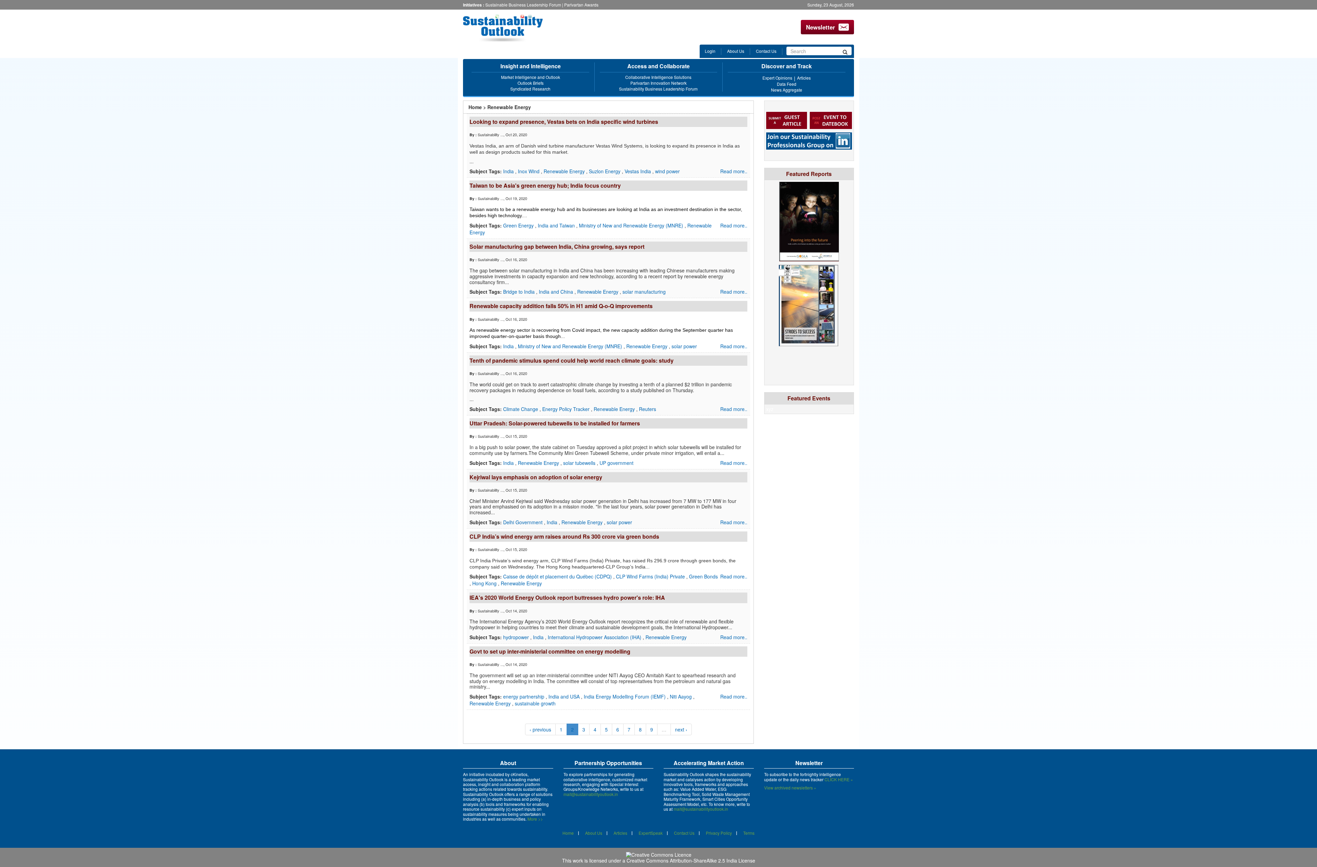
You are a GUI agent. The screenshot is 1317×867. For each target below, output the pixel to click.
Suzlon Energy (605, 171)
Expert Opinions (777, 78)
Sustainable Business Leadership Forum (523, 5)
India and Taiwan (557, 225)
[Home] (509, 28)
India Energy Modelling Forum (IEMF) (625, 696)
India (509, 171)
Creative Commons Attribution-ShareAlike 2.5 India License (691, 860)
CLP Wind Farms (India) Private (651, 576)
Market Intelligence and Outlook (530, 77)
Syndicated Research (530, 89)
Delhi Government (523, 522)
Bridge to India (519, 291)
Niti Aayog (681, 696)
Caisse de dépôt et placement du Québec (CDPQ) (558, 576)
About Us (735, 51)
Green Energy (519, 225)
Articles (804, 78)
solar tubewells (580, 462)
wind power (667, 171)
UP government (616, 462)
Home (475, 107)
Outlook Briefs (531, 83)
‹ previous (540, 729)
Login (710, 51)
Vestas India (638, 171)
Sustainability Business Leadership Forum (658, 89)
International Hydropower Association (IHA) (595, 637)
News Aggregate (786, 90)
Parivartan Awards (581, 5)
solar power (684, 346)
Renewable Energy (565, 171)
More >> (535, 819)
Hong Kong (485, 583)
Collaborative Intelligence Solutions (658, 77)
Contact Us (766, 51)
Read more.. (733, 171)
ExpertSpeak (651, 833)
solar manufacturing (644, 291)
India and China (556, 291)
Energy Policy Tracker (566, 409)
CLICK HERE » (838, 779)
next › (681, 729)
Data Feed (786, 84)
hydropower (516, 637)
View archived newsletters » (790, 787)
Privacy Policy (719, 833)
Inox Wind (529, 171)
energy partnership (524, 696)
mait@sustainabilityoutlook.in (590, 794)
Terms (749, 833)
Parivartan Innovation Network (658, 83)
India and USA (564, 696)
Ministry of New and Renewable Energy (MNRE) (632, 225)
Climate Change (521, 409)
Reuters (647, 409)
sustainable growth (535, 703)
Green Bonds (703, 576)
